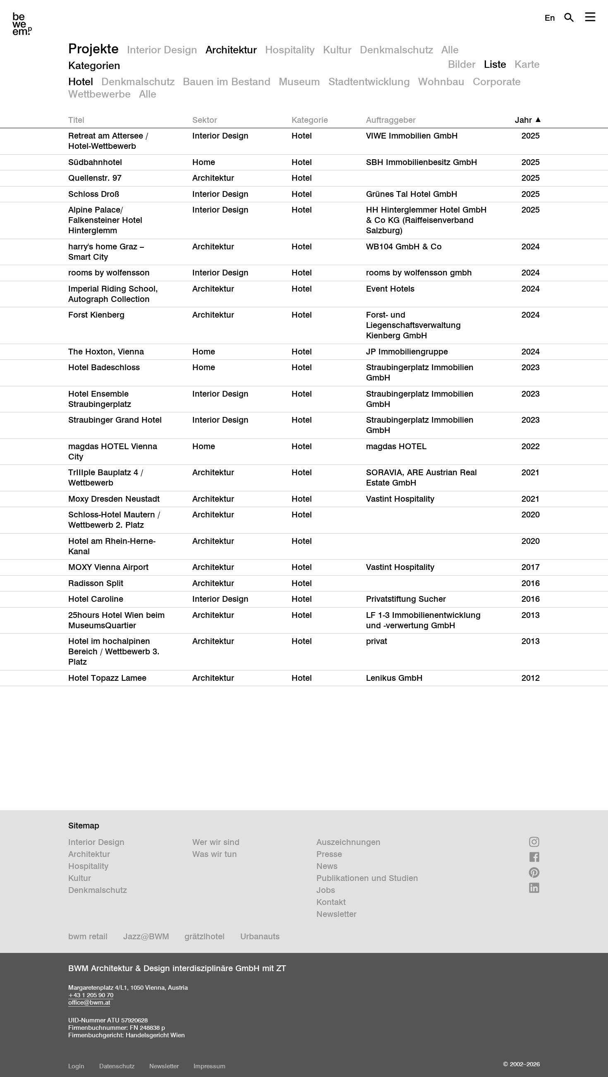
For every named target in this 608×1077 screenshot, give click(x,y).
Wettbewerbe (99, 94)
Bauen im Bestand (226, 81)
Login (76, 1066)
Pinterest (534, 872)
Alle (450, 49)
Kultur (337, 49)
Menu (590, 17)
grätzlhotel (204, 936)
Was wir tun (214, 854)
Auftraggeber (391, 120)
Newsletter (336, 914)
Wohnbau (441, 81)
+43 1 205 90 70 (90, 995)
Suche (568, 17)
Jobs (325, 890)
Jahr (523, 120)
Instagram (534, 841)
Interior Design (162, 49)
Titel (76, 120)
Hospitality (290, 49)
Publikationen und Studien (367, 878)
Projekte (93, 48)
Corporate (497, 81)
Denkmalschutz (396, 49)
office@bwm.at (89, 1002)
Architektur (231, 49)
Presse (329, 854)
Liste (495, 64)
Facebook (534, 857)
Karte (527, 64)
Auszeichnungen (348, 842)
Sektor (204, 120)
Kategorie (310, 120)
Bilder (462, 64)
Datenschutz (116, 1066)
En (550, 18)
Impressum (209, 1066)
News (327, 866)
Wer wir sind (215, 842)
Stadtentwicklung (369, 81)
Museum (299, 81)
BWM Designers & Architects (22, 23)
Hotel (80, 81)
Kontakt (331, 902)
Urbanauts (260, 936)
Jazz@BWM (146, 936)
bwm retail (88, 936)
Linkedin (534, 887)
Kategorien (94, 65)
